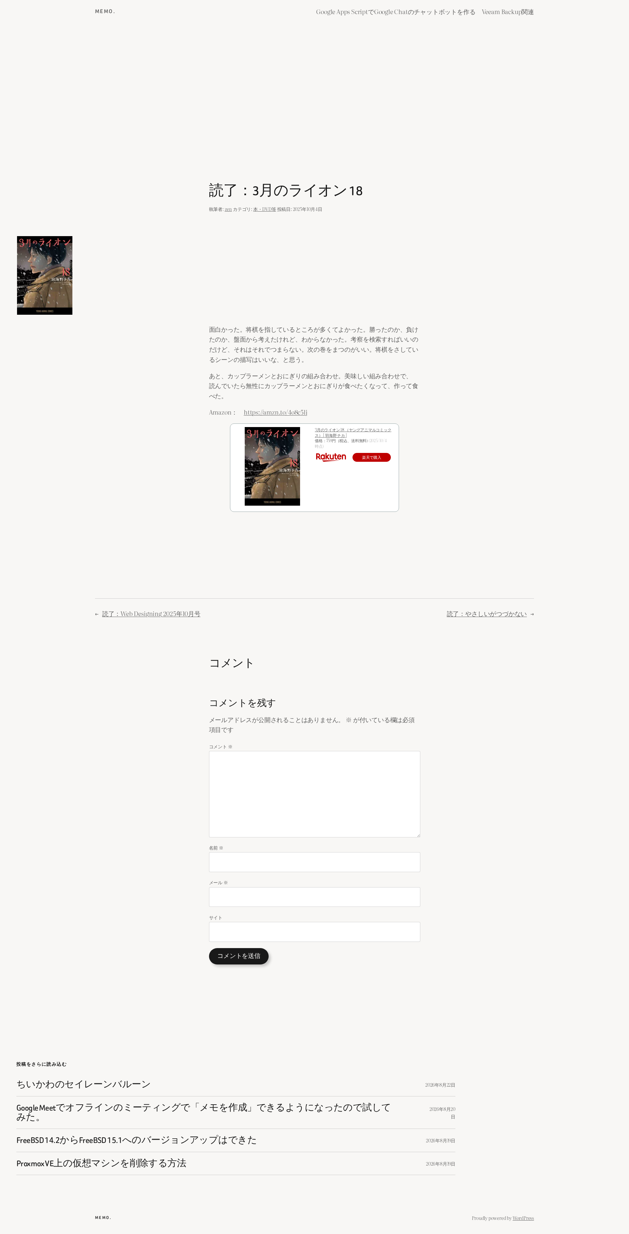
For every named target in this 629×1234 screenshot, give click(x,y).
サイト (215, 917)
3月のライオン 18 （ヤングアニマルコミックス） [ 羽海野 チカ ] (353, 432)
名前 (216, 847)
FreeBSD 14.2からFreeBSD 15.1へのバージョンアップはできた (136, 1140)
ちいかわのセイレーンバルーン (83, 1084)
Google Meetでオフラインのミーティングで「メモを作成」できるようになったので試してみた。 (203, 1112)
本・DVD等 (264, 208)
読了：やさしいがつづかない (487, 613)
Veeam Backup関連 (508, 11)
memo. (105, 11)
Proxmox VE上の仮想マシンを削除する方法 (101, 1163)
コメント (221, 746)
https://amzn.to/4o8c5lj (275, 412)
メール (218, 882)
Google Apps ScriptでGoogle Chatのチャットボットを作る (395, 11)
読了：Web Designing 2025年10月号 (151, 613)
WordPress (523, 1217)
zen (228, 208)
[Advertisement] (314, 92)
